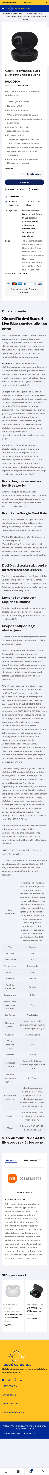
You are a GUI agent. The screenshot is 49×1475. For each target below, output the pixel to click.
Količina (9, 168)
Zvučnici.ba (29, 1433)
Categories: (11, 211)
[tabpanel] (24, 1213)
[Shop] (18, 1471)
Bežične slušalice (34, 14)
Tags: (7, 241)
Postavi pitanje (16, 189)
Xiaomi (5, 363)
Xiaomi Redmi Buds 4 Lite (23, 1138)
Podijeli (35, 189)
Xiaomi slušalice (19, 273)
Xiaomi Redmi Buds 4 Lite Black (32, 252)
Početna (6, 14)
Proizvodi (17, 14)
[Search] (43, 1471)
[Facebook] (3, 1379)
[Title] (15, 1379)
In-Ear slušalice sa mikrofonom (30, 225)
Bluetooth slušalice (32, 214)
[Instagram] (9, 1379)
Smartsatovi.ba (12, 1433)
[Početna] (6, 1471)
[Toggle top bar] (46, 2)
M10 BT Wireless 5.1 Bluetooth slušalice (35, 1311)
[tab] (11, 1160)
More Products (24, 1192)
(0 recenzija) (22, 86)
